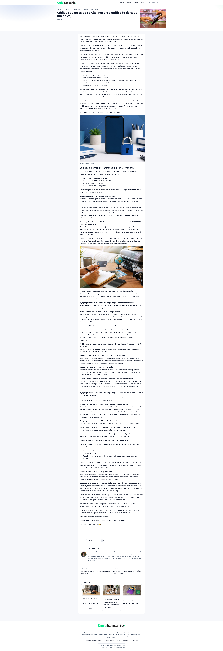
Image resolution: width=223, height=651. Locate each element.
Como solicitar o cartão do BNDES (94, 183)
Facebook (83, 540)
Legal (142, 2)
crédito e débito (99, 64)
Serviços (136, 2)
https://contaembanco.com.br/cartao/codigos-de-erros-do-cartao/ (102, 520)
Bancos (122, 2)
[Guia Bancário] (66, 2)
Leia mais (113, 637)
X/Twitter (91, 540)
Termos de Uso (109, 640)
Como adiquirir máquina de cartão (95, 178)
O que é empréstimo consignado (94, 186)
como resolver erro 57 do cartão (111, 36)
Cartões (128, 2)
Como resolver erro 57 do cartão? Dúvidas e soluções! (95, 571)
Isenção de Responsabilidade (93, 640)
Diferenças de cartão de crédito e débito (97, 181)
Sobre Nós (135, 640)
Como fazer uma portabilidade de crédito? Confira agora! (127, 571)
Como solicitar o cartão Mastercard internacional (104, 113)
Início (58, 9)
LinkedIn (98, 540)
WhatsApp (106, 540)
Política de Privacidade (122, 640)
